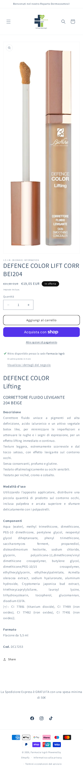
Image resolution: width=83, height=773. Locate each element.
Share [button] (12, 659)
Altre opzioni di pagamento (41, 342)
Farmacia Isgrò (39, 752)
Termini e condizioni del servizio (43, 763)
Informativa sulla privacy (48, 757)
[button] (8, 21)
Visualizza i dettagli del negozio (29, 365)
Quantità (8, 296)
